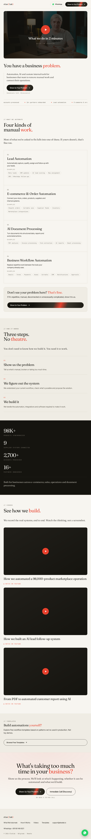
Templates (45, 823)
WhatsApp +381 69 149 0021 (14, 828)
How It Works (25, 823)
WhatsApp (58, 4)
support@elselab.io (59, 823)
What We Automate (10, 823)
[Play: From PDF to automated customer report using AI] (45, 671)
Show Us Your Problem (75, 4)
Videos (36, 823)
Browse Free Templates (15, 742)
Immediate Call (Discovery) (18, 93)
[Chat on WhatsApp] (85, 832)
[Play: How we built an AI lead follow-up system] (45, 611)
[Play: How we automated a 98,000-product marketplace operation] (45, 551)
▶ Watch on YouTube (12, 584)
